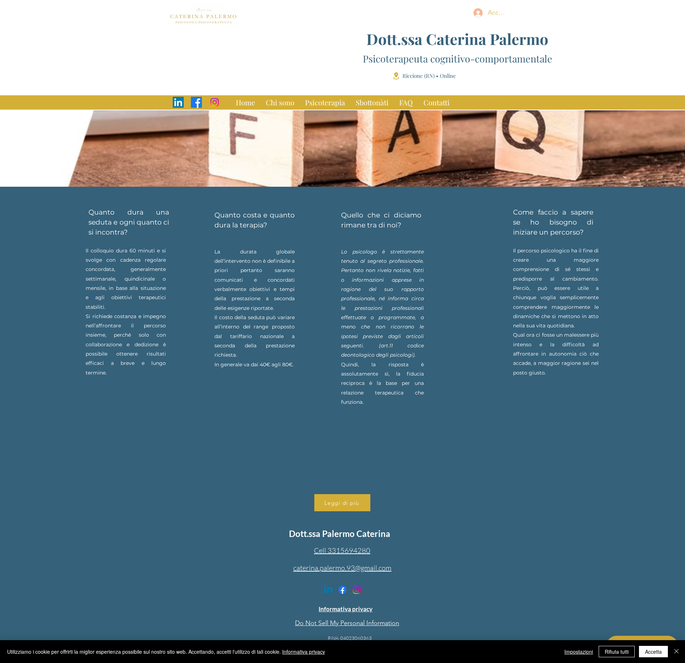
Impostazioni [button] (578, 651)
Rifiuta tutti (617, 651)
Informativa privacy (303, 651)
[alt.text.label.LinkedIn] (178, 102)
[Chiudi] (676, 651)
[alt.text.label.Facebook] (196, 102)
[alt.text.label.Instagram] (214, 102)
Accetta (653, 651)
